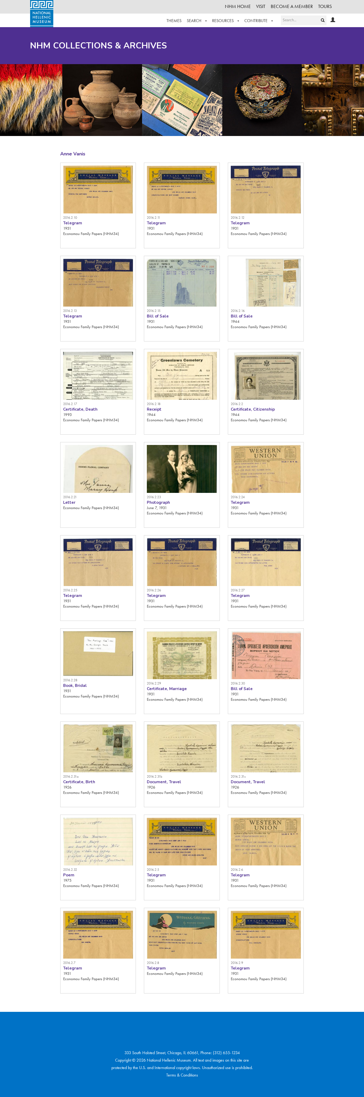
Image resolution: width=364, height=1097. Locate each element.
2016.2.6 (237, 869)
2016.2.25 (70, 590)
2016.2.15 (153, 310)
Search (195, 20)
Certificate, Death (80, 409)
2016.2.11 (153, 217)
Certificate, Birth (79, 782)
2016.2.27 (238, 590)
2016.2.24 (238, 497)
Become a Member (292, 6)
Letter (69, 502)
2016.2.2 (237, 404)
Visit (260, 6)
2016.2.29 (154, 683)
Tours (325, 6)
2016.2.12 (237, 217)
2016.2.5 (153, 869)
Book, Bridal (75, 685)
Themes (174, 20)
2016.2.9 (237, 962)
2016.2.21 (70, 497)
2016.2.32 (70, 869)
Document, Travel (164, 782)
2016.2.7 (69, 962)
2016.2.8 (153, 962)
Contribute (256, 20)
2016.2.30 (238, 683)
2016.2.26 (154, 590)
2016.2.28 (70, 680)
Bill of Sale (158, 316)
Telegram (72, 223)
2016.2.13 (70, 310)
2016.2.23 (154, 497)
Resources (223, 20)
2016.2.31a (71, 776)
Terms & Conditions (182, 1075)
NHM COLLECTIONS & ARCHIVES (98, 45)
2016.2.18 (153, 404)
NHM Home (238, 6)
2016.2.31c (238, 776)
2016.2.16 (238, 310)
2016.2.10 (70, 217)
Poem (68, 875)
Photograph (158, 502)
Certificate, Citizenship (253, 409)
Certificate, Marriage (167, 688)
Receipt (154, 409)
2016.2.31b (154, 776)
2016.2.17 (70, 404)
